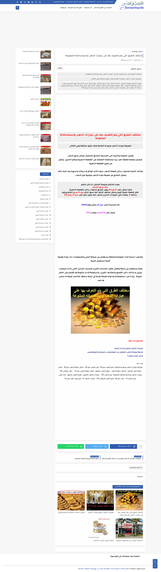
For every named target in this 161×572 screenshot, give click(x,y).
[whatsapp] (24, 2)
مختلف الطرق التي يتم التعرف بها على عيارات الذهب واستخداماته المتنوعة (113, 74)
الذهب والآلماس (136, 52)
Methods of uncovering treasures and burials (33, 239)
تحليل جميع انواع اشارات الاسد (29, 111)
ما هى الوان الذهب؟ (135, 356)
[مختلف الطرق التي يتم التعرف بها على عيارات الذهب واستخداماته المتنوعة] (129, 500)
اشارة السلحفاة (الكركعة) (31, 51)
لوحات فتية (44, 235)
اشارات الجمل (34, 99)
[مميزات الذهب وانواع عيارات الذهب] (100, 500)
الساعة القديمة (43, 191)
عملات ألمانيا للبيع (42, 211)
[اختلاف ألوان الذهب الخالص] (100, 528)
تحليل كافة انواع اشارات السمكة (29, 63)
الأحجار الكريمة (43, 179)
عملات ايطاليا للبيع (42, 219)
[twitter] (21, 2)
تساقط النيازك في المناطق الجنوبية (129, 541)
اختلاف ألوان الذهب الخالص (103, 541)
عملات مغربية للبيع (42, 227)
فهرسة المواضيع (59, 2)
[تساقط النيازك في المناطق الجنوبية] (129, 528)
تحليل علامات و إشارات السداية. (29, 159)
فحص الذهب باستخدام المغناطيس (71, 512)
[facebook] (17, 2)
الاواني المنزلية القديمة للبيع (39, 183)
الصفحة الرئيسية (108, 2)
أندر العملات (87, 8)
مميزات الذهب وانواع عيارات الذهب (128, 348)
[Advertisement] (80, 29)
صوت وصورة (44, 199)
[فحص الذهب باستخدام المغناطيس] (71, 500)
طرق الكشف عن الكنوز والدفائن (38, 203)
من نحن (99, 2)
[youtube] (28, 2)
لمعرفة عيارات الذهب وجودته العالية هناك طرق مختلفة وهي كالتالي (115, 79)
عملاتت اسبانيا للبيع (41, 231)
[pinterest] (36, 2)
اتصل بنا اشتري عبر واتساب (74, 2)
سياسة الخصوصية (89, 2)
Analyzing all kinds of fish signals (28, 87)
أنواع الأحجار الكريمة (75, 8)
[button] (123, 446)
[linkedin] (32, 2)
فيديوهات (63, 8)
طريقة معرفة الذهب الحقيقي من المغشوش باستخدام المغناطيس (115, 352)
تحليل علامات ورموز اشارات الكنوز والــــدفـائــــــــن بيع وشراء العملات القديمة (103, 569)
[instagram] (39, 2)
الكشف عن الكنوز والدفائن (103, 8)
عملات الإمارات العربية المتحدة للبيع (36, 207)
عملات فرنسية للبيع (41, 223)
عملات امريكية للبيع (42, 215)
